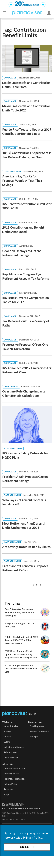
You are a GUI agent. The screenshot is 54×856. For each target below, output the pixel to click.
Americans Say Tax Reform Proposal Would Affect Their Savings (22, 180)
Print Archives (11, 752)
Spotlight (34, 736)
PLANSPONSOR (32, 808)
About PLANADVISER (14, 768)
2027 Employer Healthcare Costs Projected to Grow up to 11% (20, 668)
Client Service (11, 386)
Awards (7, 736)
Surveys (7, 731)
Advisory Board (11, 773)
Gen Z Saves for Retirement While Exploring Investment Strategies (19, 612)
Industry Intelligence (14, 747)
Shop (6, 794)
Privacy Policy (32, 837)
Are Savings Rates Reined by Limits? (26, 547)
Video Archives (11, 757)
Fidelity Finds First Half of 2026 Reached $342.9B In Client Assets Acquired (21, 640)
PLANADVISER (15, 808)
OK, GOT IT (27, 847)
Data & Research (12, 171)
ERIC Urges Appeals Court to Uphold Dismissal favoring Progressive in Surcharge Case (20, 654)
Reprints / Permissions (15, 779)
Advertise (8, 789)
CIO (4, 808)
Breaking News (37, 726)
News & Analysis (11, 726)
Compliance (10, 78)
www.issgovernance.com (13, 819)
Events (7, 742)
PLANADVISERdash (39, 731)
